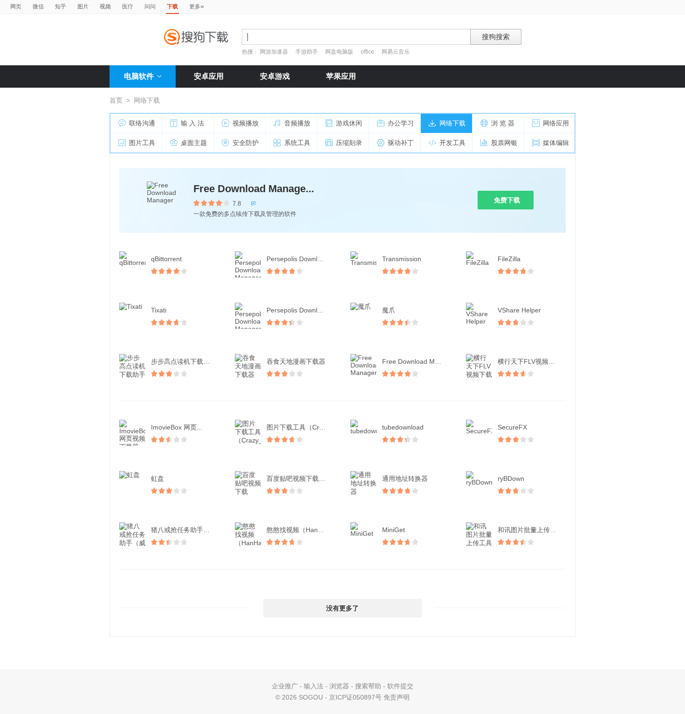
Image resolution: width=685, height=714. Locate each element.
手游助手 (307, 52)
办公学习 (401, 123)
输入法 (313, 686)
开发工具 (452, 142)
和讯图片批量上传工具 (530, 530)
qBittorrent (166, 259)
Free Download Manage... (253, 188)
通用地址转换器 (405, 478)
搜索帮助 (368, 686)
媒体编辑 (556, 142)
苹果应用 (341, 76)
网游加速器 (274, 52)
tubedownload (403, 427)
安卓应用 (209, 76)
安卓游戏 (275, 76)
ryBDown (511, 478)
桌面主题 (194, 142)
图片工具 (142, 142)
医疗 (127, 6)
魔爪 (388, 310)
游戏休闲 (349, 123)
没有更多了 (342, 608)
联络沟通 (142, 123)
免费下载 (507, 200)
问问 (150, 6)
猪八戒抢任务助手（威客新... (186, 530)
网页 (15, 6)
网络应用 (556, 123)
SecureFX (512, 427)
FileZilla (509, 259)
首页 (116, 100)
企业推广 (285, 686)
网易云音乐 (396, 52)
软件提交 (400, 686)
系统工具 (297, 142)
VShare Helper (519, 310)
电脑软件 (139, 76)
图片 (83, 6)
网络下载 (452, 123)
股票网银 (504, 142)
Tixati (158, 310)
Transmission (401, 259)
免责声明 (397, 697)
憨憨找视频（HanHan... (301, 530)
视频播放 (246, 123)
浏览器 (339, 686)
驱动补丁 (401, 142)
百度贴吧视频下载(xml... (301, 478)
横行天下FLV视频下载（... (533, 361)
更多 (196, 6)
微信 (38, 6)
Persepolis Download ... (301, 259)
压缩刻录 (349, 142)
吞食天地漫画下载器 (296, 361)
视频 (105, 6)
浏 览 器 (502, 123)
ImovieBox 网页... (176, 427)
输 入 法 (192, 123)
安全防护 (246, 142)
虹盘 (157, 478)
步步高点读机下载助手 (183, 361)
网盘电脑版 (339, 52)
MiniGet (393, 530)
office (368, 52)
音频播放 (297, 123)
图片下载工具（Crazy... (301, 427)
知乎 (60, 6)
